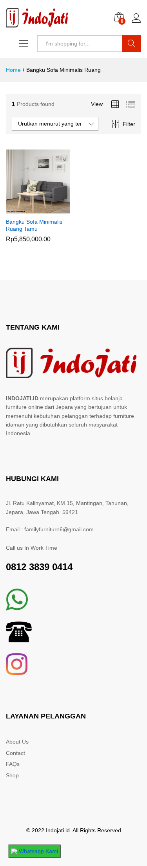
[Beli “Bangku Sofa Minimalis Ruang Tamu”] (28, 208)
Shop (12, 775)
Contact (15, 753)
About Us (17, 741)
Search (131, 43)
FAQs (13, 764)
